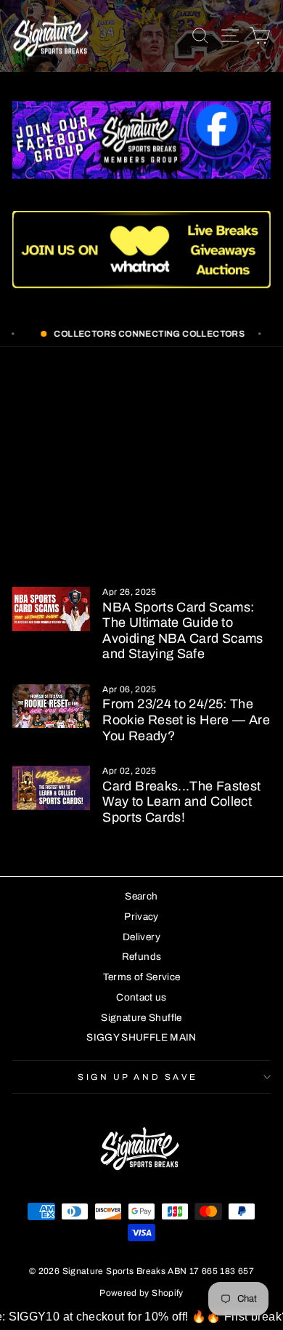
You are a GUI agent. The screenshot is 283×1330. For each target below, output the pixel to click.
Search (141, 896)
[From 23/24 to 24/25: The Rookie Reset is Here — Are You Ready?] (51, 706)
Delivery (141, 937)
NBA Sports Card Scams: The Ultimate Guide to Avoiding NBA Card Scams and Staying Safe (182, 631)
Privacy (141, 916)
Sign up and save (138, 1077)
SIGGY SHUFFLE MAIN (141, 1037)
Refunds (142, 956)
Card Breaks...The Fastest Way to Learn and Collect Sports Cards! (181, 802)
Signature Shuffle (141, 1017)
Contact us (141, 997)
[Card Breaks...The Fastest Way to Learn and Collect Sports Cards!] (51, 787)
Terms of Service (142, 977)
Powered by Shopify (141, 1293)
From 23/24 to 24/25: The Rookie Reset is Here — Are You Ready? (186, 719)
